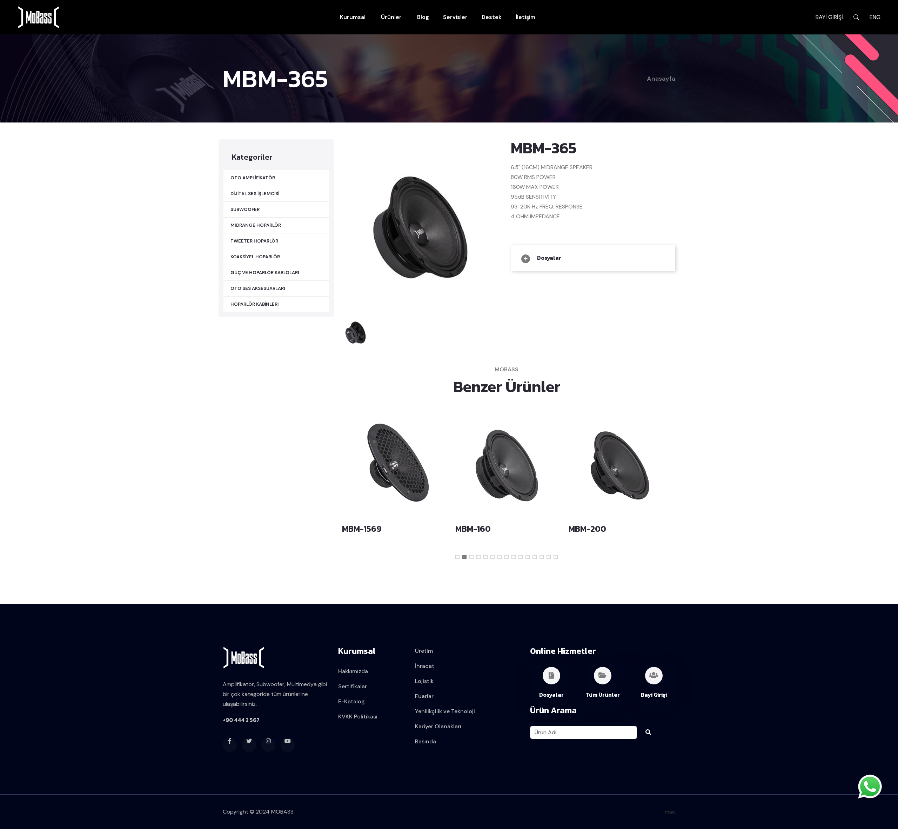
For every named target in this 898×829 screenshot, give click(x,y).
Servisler (455, 17)
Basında (425, 741)
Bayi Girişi (654, 694)
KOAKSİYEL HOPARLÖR (255, 257)
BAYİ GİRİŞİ (829, 17)
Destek (492, 17)
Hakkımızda (353, 671)
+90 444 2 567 (241, 720)
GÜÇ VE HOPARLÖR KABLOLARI (264, 273)
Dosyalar (549, 257)
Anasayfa (661, 78)
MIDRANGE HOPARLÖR (255, 225)
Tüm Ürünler (602, 694)
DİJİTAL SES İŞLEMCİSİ (254, 194)
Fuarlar (424, 696)
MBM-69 (585, 529)
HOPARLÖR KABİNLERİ (254, 304)
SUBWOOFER (245, 209)
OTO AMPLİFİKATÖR (252, 178)
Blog (423, 17)
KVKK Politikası (357, 716)
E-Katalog (351, 701)
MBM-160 (360, 529)
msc (670, 811)
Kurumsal (353, 17)
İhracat (424, 666)
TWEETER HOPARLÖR (254, 241)
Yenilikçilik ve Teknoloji (445, 711)
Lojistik (424, 681)
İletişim (525, 17)
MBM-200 (474, 529)
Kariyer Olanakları (438, 726)
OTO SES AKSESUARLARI (257, 288)
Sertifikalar (352, 686)
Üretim (424, 651)
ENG (875, 17)
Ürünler (391, 17)
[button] (457, 557)
